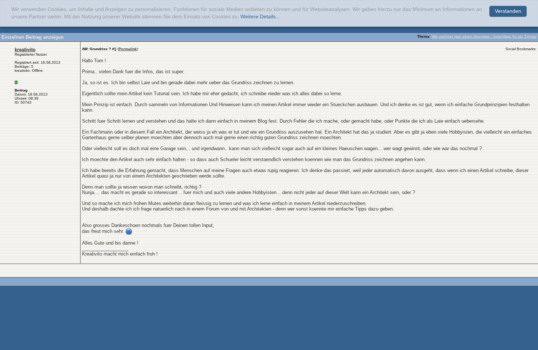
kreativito (25, 49)
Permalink (128, 49)
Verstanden (508, 11)
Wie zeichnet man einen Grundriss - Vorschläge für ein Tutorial (484, 36)
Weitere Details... (260, 16)
